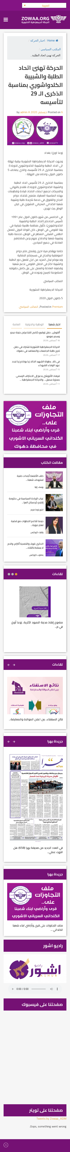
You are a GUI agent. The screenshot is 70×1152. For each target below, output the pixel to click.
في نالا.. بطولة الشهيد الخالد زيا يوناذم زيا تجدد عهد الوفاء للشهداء (36, 363)
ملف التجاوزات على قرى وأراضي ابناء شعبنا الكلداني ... (38, 927)
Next (9, 664)
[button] (44, 5)
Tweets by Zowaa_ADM (51, 1118)
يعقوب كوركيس (36, 555)
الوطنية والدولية (34, 324)
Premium (57, 306)
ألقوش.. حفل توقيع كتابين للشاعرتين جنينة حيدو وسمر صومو (35, 334)
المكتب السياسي (51, 49)
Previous (14, 664)
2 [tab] (12, 574)
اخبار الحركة (37, 40)
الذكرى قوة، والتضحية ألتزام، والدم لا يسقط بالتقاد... (25, 545)
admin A (25, 112)
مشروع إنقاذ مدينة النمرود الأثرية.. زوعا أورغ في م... (37, 624)
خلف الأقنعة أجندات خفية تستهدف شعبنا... (30, 477)
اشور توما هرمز (37, 510)
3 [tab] (9, 574)
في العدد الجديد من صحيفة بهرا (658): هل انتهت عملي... (38, 850)
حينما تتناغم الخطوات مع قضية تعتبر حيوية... (27, 523)
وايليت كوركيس (37, 532)
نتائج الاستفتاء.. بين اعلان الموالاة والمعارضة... (36, 719)
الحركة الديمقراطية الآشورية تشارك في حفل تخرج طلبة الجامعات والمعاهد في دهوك (37, 348)
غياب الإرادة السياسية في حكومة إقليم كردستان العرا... (26, 500)
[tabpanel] (35, 609)
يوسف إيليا (39, 487)
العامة (16, 324)
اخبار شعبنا (54, 324)
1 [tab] (16, 574)
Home (51, 40)
